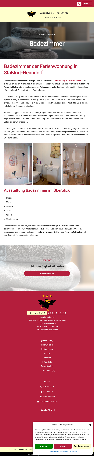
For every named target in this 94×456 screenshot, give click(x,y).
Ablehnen (63, 446)
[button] (89, 425)
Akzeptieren (44, 446)
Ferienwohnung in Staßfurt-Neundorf (67, 81)
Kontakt (47, 353)
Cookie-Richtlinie (54, 451)
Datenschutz (64, 451)
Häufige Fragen (47, 349)
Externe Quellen (47, 366)
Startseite (42, 34)
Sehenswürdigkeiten (47, 345)
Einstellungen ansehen (81, 446)
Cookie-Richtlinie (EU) (47, 370)
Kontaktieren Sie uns (47, 273)
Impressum (73, 451)
